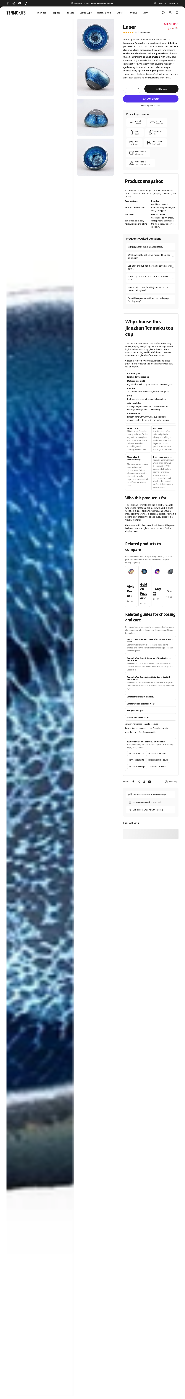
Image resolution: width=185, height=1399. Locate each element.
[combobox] (166, 3)
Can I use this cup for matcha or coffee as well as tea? (150, 267)
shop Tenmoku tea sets (158, 728)
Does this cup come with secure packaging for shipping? (148, 300)
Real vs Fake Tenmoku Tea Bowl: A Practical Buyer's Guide (150, 640)
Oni (169, 591)
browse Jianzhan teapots (135, 728)
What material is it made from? (141, 704)
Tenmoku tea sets (136, 760)
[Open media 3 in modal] (95, 77)
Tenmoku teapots (136, 753)
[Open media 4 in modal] (95, 117)
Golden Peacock (143, 591)
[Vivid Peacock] (131, 571)
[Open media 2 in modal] (95, 37)
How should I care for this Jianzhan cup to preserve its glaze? (148, 289)
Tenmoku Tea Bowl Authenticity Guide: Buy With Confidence (148, 678)
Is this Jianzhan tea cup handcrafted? (145, 246)
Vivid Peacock (130, 591)
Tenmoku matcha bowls (158, 760)
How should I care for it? (138, 718)
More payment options (150, 105)
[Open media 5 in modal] (95, 157)
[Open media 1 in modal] (40, 707)
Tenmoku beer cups (137, 766)
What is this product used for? (140, 697)
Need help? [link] (173, 782)
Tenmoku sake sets (157, 766)
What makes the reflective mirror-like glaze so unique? (149, 256)
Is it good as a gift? (135, 710)
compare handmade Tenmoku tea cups (141, 724)
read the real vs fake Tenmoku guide (140, 732)
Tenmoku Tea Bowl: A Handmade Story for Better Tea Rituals (149, 659)
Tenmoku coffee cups (157, 753)
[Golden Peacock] (144, 571)
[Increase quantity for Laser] (139, 89)
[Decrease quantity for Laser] (126, 89)
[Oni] (170, 571)
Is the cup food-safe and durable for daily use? (148, 278)
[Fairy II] (157, 571)
